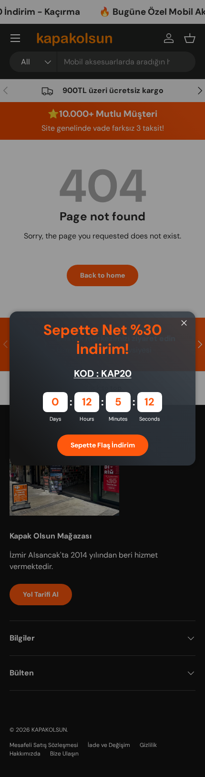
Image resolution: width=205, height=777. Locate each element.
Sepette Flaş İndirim (103, 445)
